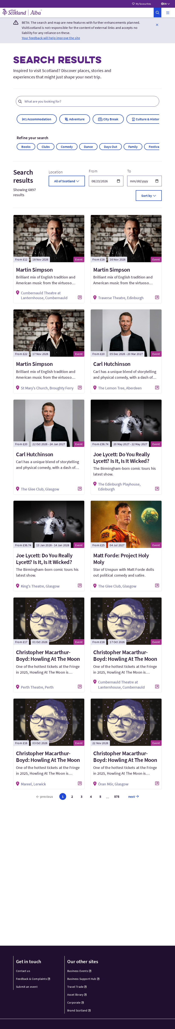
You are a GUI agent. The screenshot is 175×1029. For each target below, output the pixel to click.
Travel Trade (75, 987)
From (93, 171)
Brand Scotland (77, 1010)
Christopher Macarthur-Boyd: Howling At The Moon (48, 655)
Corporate (74, 1002)
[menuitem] (36, 971)
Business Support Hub (81, 979)
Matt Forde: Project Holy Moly (121, 558)
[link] (157, 12)
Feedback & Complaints (31, 979)
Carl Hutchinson (112, 363)
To (129, 171)
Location (56, 171)
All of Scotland (64, 181)
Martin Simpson (34, 269)
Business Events (77, 971)
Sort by (146, 195)
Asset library (75, 995)
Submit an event (27, 987)
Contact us (23, 971)
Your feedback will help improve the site (51, 38)
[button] (167, 12)
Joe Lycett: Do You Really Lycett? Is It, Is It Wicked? (121, 457)
